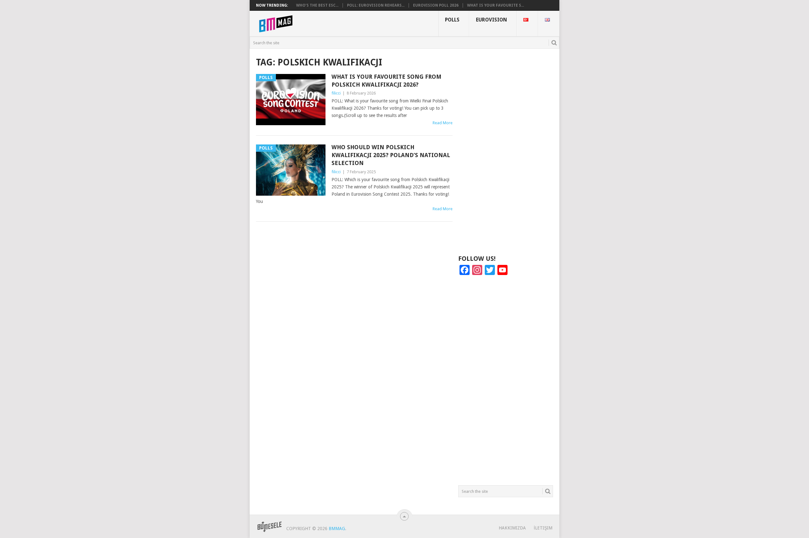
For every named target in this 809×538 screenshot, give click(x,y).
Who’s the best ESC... (317, 5)
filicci (336, 93)
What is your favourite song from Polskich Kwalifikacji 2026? (386, 80)
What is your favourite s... (495, 5)
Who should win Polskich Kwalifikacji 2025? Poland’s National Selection (391, 155)
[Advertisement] (505, 151)
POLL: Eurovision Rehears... (375, 5)
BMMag (337, 528)
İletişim (543, 527)
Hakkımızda (512, 527)
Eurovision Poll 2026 (436, 5)
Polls (452, 20)
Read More (443, 122)
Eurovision (491, 20)
